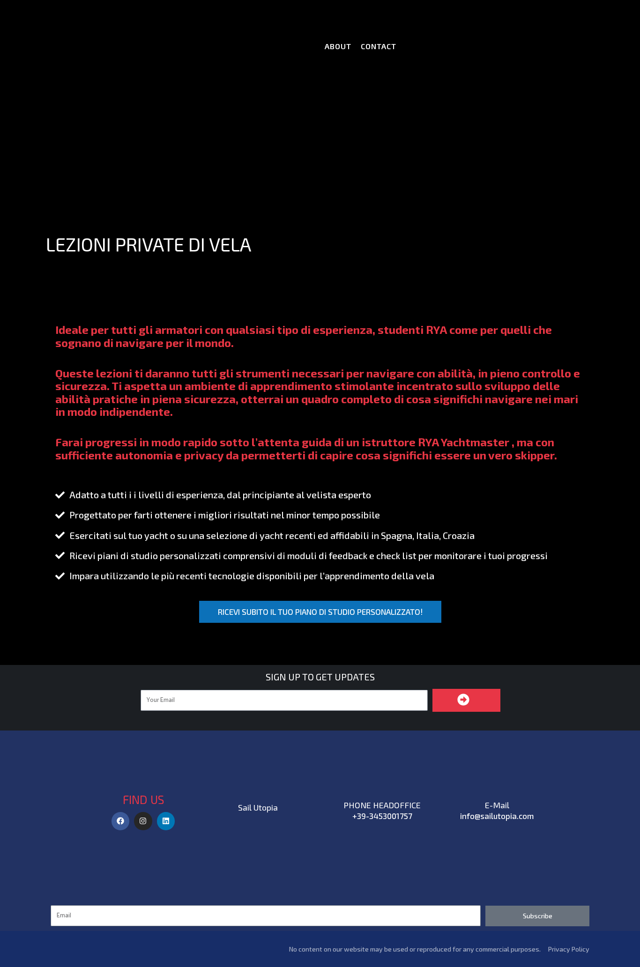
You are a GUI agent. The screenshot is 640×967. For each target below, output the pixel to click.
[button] (320, 612)
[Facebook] (120, 821)
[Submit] (466, 700)
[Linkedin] (166, 821)
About (338, 46)
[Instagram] (143, 821)
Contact (378, 46)
